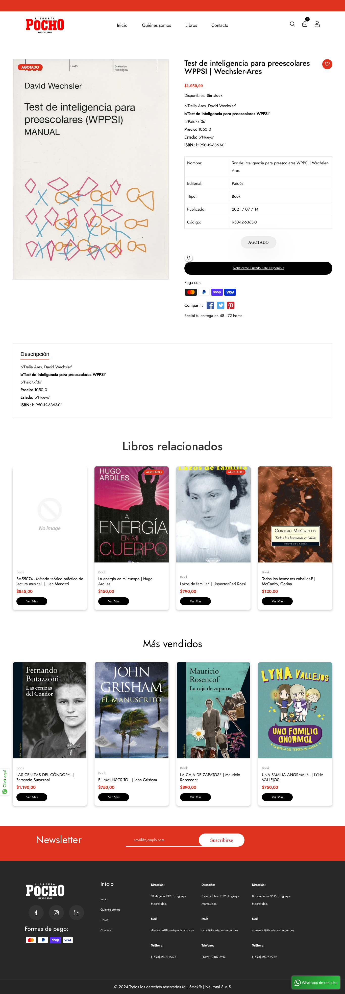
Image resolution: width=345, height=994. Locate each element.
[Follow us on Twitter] (220, 306)
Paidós (237, 183)
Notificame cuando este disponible (258, 268)
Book (236, 196)
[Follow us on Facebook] (210, 306)
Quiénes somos (156, 25)
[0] (305, 25)
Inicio (122, 25)
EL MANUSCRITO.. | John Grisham (127, 780)
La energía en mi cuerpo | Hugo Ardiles (125, 581)
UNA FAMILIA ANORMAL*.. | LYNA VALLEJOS (293, 777)
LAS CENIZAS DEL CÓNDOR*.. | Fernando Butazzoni (45, 777)
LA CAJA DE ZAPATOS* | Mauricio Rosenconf (210, 777)
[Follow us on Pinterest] (231, 306)
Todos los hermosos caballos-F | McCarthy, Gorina (288, 581)
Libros (191, 25)
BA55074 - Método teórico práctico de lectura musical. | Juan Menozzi (49, 581)
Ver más (32, 601)
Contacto (219, 25)
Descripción (34, 354)
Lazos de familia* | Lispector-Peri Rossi (213, 584)
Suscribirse (221, 840)
